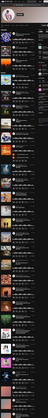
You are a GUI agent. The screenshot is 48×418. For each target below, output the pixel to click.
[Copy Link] (23, 43)
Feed (19, 1)
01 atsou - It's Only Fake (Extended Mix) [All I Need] (27, 84)
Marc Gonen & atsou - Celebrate (23, 157)
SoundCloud (6, 1)
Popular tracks (7, 25)
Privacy (42, 118)
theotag (41, 99)
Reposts (26, 25)
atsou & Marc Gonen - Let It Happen (24, 154)
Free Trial (43, 5)
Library (23, 1)
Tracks (12, 25)
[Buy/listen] (27, 242)
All (2, 25)
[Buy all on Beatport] (27, 87)
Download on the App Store (42, 115)
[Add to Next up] (25, 87)
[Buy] (27, 283)
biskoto (41, 109)
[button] (13, 33)
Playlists (22, 25)
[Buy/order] (27, 271)
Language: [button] (42, 125)
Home (15, 1)
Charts (39, 121)
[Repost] (17, 43)
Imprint (39, 119)
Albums (17, 25)
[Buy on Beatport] (27, 340)
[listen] (27, 297)
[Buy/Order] (27, 382)
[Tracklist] (27, 367)
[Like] (13, 43)
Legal (39, 118)
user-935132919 (43, 104)
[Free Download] (27, 42)
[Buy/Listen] (27, 101)
